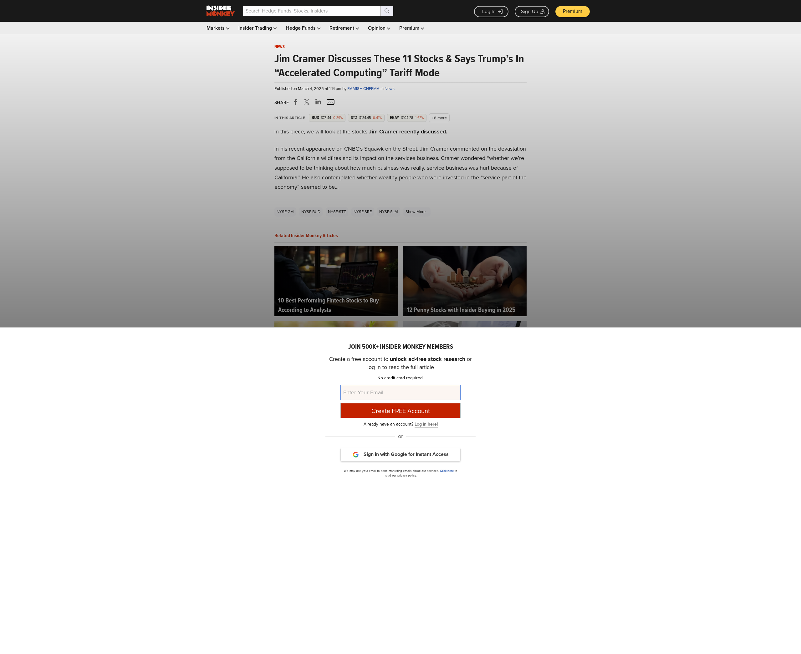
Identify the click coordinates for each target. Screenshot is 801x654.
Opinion (377, 28)
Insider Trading (255, 28)
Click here (447, 470)
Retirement (342, 28)
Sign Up (529, 11)
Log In (489, 11)
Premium (572, 11)
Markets (216, 28)
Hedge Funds (301, 28)
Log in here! (426, 424)
